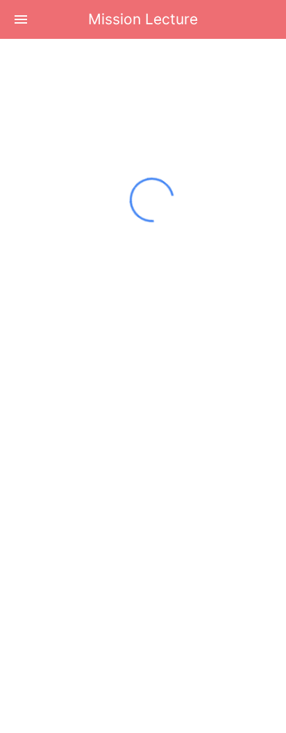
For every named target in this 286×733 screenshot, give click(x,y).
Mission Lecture (143, 19)
